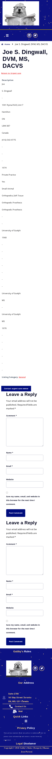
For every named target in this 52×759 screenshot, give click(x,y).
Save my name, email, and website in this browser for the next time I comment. (23, 500)
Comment (11, 415)
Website (10, 479)
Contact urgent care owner (16, 388)
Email (9, 466)
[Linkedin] (29, 35)
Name (9, 452)
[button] (7, 35)
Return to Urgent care (11, 73)
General (22, 377)
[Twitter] (35, 35)
